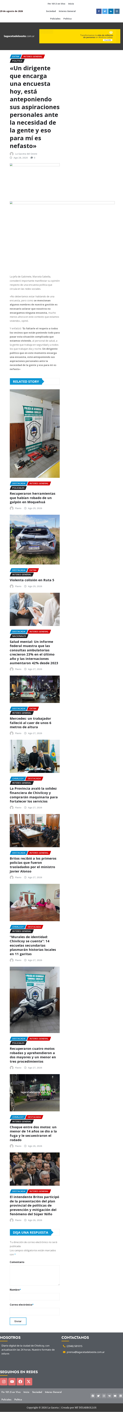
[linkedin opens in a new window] (111, 11)
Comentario (17, 1262)
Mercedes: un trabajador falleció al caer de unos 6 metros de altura (30, 722)
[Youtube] (12, 1381)
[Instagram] (4, 1381)
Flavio (18, 508)
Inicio (71, 3)
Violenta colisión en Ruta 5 (32, 580)
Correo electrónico (22, 1304)
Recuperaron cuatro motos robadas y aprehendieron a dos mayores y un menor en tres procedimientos (33, 1055)
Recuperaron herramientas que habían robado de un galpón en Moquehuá (32, 497)
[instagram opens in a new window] (117, 11)
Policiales (55, 18)
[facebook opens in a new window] (99, 11)
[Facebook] (20, 1381)
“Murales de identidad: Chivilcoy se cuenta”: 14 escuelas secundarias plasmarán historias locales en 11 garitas (33, 945)
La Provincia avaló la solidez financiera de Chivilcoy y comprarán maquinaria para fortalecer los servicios (34, 794)
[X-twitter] (28, 1381)
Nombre (15, 1289)
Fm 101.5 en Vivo (56, 3)
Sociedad (51, 11)
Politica (67, 18)
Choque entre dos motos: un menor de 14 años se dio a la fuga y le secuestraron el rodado (33, 1133)
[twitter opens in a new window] (105, 11)
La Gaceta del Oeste (26, 153)
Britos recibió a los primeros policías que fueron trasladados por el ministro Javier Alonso (33, 864)
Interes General (67, 11)
